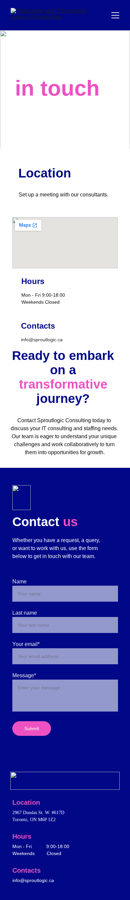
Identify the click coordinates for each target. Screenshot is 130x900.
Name (19, 581)
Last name (24, 613)
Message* (24, 675)
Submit (31, 728)
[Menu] (115, 15)
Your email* (26, 644)
